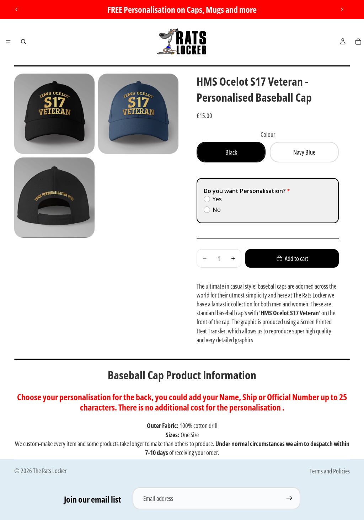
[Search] (23, 41)
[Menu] (8, 41)
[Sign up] (289, 498)
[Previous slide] (17, 9)
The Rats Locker (49, 470)
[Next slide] (342, 9)
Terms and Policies (330, 471)
